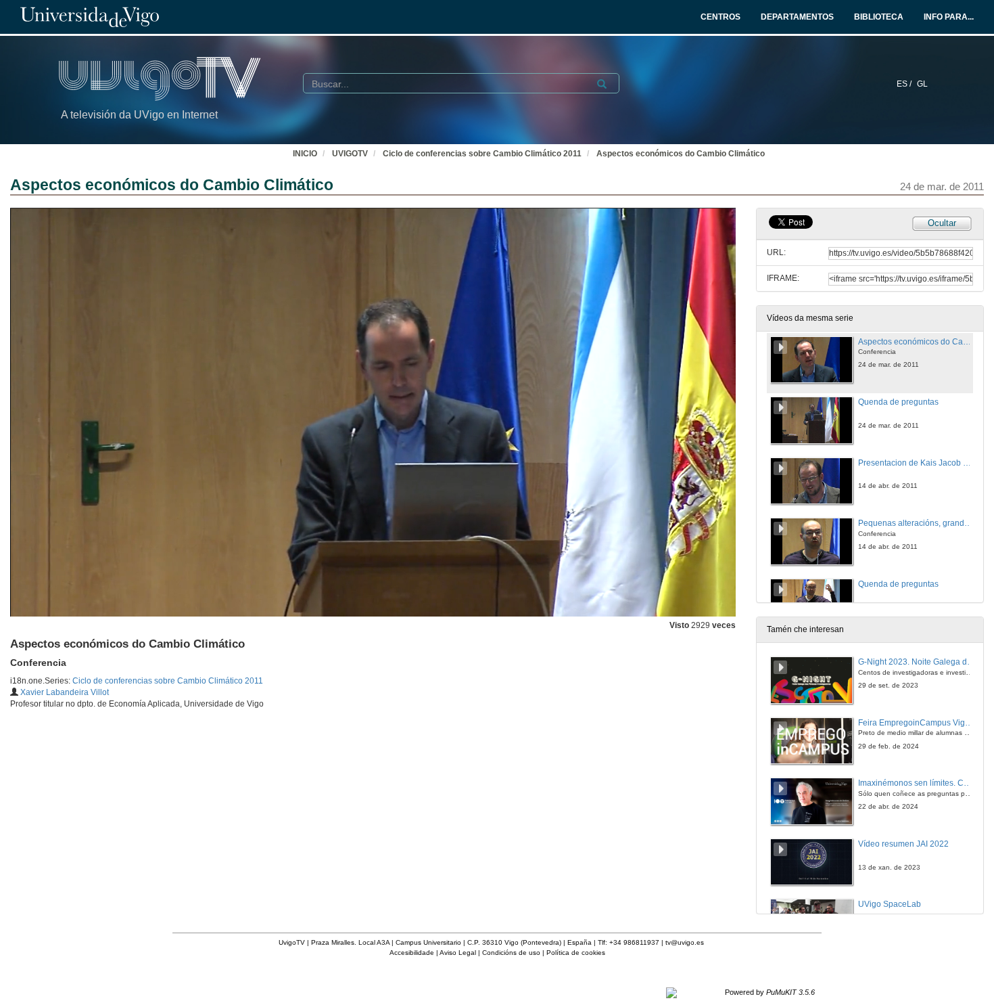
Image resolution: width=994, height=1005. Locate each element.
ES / (905, 84)
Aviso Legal (458, 952)
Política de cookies (575, 952)
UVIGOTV (350, 153)
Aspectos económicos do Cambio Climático (680, 153)
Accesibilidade (411, 952)
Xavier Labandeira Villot (64, 692)
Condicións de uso (511, 952)
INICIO (305, 153)
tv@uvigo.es (684, 942)
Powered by (770, 992)
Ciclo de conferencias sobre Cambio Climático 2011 (482, 153)
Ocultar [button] (942, 223)
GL (922, 84)
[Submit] (602, 84)
